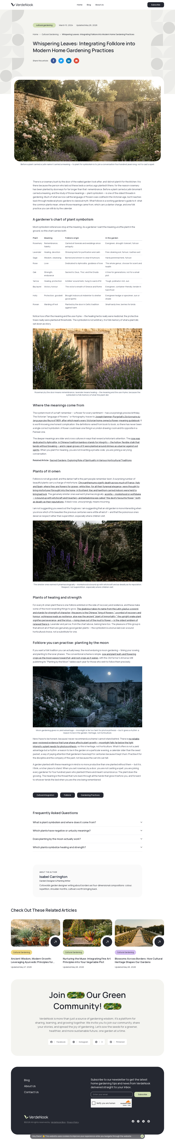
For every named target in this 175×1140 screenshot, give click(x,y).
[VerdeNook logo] (22, 5)
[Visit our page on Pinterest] (148, 1121)
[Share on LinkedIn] (69, 60)
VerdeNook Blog (58, 1122)
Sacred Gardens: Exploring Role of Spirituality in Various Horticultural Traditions (91, 460)
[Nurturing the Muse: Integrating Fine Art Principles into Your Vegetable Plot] (87, 943)
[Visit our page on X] (143, 1121)
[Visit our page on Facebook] (133, 1121)
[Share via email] (76, 60)
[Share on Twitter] (61, 60)
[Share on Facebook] (53, 60)
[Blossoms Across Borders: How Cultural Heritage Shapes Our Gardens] (139, 943)
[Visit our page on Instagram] (138, 1121)
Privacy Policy (73, 1122)
